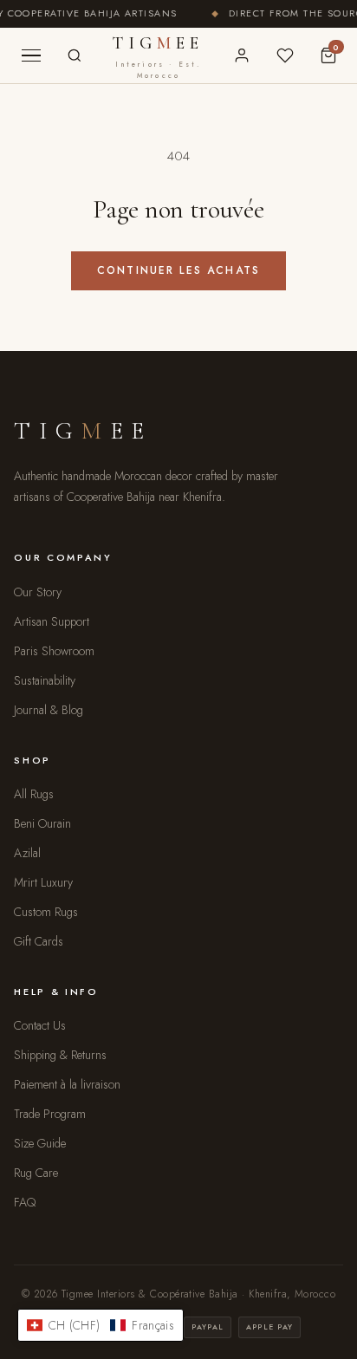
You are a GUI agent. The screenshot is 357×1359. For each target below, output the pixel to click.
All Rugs (34, 794)
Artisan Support (51, 621)
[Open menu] (31, 55)
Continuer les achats (178, 270)
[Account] (241, 55)
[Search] (74, 55)
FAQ (25, 1202)
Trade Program (50, 1113)
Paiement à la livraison (67, 1084)
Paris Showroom (54, 651)
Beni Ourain (42, 823)
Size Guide (40, 1143)
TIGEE (158, 57)
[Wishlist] (285, 55)
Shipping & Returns (60, 1054)
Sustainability (44, 680)
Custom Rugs (46, 911)
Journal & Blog (48, 710)
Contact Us (40, 1025)
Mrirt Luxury (43, 882)
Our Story (38, 592)
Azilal (27, 853)
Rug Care (36, 1172)
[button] (100, 1325)
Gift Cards (38, 941)
